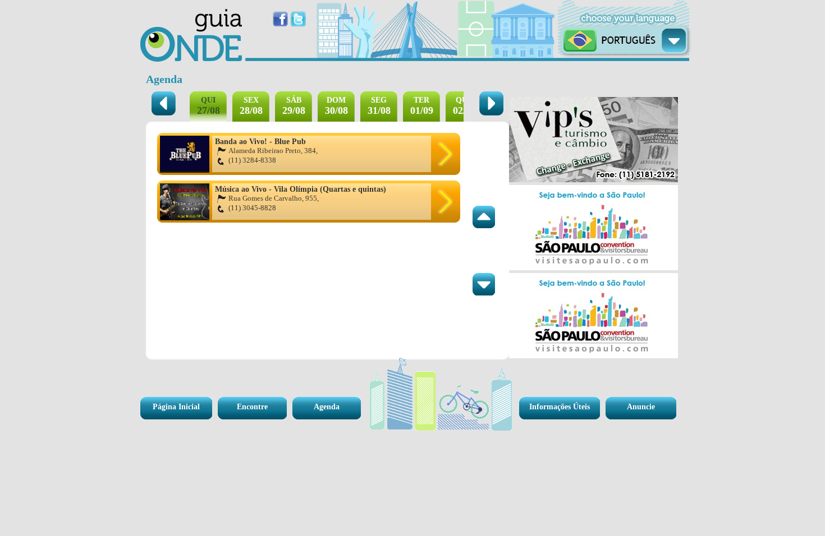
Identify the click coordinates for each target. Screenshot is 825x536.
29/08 (293, 106)
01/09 (421, 106)
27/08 (208, 106)
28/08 (251, 106)
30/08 (336, 106)
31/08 (379, 106)
